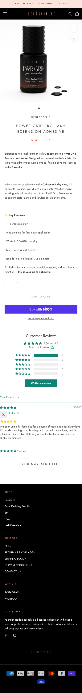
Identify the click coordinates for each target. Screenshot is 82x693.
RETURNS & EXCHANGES (20, 552)
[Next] (50, 108)
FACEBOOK (11, 598)
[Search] (70, 13)
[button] (23, 355)
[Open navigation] (5, 13)
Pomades (10, 500)
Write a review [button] (41, 383)
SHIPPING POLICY (15, 559)
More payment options (41, 318)
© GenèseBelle (41, 652)
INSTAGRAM (12, 592)
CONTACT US (13, 571)
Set (6, 512)
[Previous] (31, 108)
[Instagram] (14, 635)
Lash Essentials (13, 525)
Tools (7, 519)
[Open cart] (77, 14)
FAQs (8, 546)
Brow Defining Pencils (17, 506)
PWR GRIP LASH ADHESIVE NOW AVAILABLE (41, 3)
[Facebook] (6, 635)
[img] (8, 408)
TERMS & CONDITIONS (18, 565)
